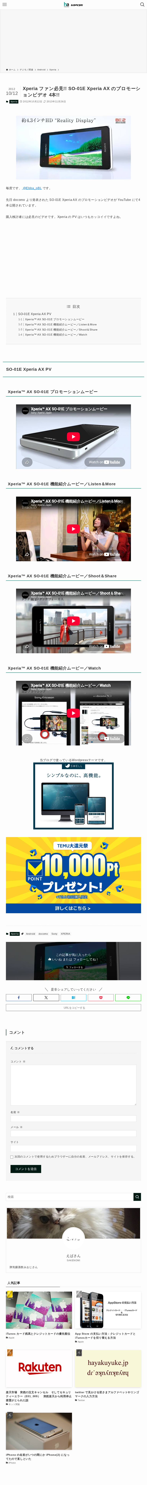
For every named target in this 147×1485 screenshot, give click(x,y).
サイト (15, 1142)
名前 (15, 1112)
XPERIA (65, 934)
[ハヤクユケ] (73, 4)
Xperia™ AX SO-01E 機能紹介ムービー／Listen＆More (61, 324)
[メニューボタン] (4, 4)
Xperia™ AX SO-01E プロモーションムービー (55, 319)
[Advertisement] (73, 39)
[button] (19, 997)
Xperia (14, 101)
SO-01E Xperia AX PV (34, 314)
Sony (54, 934)
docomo (43, 934)
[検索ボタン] (142, 4)
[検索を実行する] (137, 1197)
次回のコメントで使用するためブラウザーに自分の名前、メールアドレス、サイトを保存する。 (75, 1156)
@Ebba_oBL (32, 188)
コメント (18, 1061)
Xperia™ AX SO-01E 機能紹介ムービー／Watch (56, 334)
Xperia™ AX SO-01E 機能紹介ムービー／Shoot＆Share (61, 329)
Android (30, 934)
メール (17, 1127)
